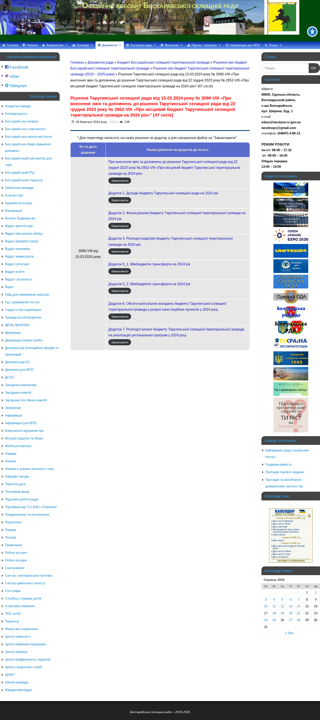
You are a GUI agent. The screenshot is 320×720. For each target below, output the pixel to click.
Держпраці (13, 332)
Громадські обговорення (23, 317)
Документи (109, 45)
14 (298, 606)
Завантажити (119, 180)
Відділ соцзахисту (18, 279)
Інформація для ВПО (245, 45)
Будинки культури (18, 203)
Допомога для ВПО (19, 369)
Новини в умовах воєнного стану (29, 469)
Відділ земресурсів (19, 256)
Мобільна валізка (18, 446)
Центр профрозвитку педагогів (28, 659)
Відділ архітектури (19, 226)
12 (282, 606)
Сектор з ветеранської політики (28, 575)
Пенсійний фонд (17, 491)
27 (290, 620)
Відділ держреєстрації (21, 241)
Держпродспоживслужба (23, 340)
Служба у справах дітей (23, 598)
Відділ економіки (17, 249)
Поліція (10, 537)
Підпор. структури (204, 45)
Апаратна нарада (18, 106)
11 (274, 606)
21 (298, 613)
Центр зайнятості (18, 636)
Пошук (273, 45)
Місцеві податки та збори (24, 438)
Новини (32, 45)
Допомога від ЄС (17, 362)
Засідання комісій (18, 392)
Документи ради (101, 62)
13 (290, 606)
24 (266, 620)
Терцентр (12, 621)
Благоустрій (14, 195)
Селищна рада (141, 45)
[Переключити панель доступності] (312, 31)
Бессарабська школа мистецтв (28, 136)
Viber (13, 76)
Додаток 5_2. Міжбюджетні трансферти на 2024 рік (149, 284)
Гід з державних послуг (22, 302)
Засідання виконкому (21, 385)
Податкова (13, 522)
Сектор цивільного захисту (25, 583)
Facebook (18, 67)
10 (266, 606)
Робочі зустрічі (16, 552)
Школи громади (16, 682)
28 (298, 620)
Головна (12, 45)
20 (290, 613)
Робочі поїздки (16, 560)
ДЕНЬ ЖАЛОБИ (17, 325)
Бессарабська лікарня (21, 121)
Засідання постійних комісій (25, 400)
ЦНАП (9, 674)
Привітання (13, 545)
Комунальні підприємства (24, 430)
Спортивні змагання (19, 606)
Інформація (13, 415)
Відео (9, 287)
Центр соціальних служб (23, 667)
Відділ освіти (14, 271)
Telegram (17, 85)
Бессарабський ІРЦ (19, 172)
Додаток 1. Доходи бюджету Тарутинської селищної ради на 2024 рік (163, 193)
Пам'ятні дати (15, 484)
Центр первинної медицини (25, 644)
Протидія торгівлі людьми (284, 472)
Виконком (172, 45)
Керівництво (55, 45)
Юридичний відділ (18, 690)
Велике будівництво (20, 218)
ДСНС (9, 377)
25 (274, 620)
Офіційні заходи (17, 476)
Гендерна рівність (278, 464)
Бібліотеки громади (19, 188)
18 (274, 613)
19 (282, 613)
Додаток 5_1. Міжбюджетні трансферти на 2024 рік (149, 264)
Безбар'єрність (16, 113)
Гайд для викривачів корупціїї (27, 294)
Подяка (10, 530)
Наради (10, 453)
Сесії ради (12, 591)
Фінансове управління (21, 629)
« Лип (289, 633)
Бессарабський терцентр (24, 180)
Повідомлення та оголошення (27, 514)
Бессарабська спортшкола (25, 129)
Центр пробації (16, 652)
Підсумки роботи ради (21, 499)
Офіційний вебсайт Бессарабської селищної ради (160, 5)
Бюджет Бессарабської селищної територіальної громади (164, 62)
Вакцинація (13, 210)
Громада (83, 45)
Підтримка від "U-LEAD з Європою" (31, 507)
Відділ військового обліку (24, 233)
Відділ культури (17, 264)
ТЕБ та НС (13, 613)
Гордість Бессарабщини (23, 310)
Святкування (14, 568)
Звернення (13, 408)
